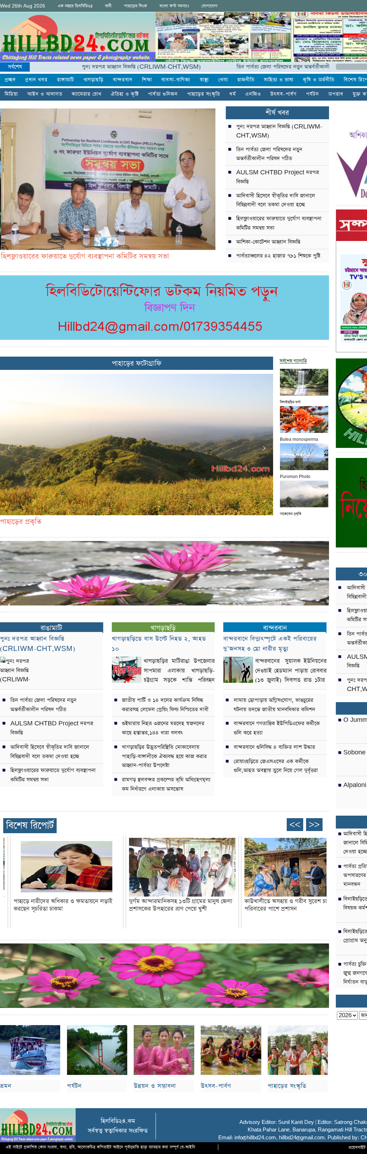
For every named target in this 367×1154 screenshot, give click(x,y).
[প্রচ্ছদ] (78, 38)
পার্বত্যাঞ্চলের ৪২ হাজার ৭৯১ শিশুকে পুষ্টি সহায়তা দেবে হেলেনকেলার (278, 260)
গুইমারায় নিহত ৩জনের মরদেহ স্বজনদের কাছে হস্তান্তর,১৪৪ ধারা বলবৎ (163, 728)
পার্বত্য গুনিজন (163, 94)
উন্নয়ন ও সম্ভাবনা (155, 1086)
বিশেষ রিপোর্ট (30, 825)
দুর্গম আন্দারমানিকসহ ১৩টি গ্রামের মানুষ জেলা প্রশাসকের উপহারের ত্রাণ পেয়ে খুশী (180, 905)
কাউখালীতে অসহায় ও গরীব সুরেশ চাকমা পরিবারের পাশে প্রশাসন (290, 905)
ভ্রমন (5, 1086)
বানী (108, 6)
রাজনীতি (245, 80)
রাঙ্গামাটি (65, 80)
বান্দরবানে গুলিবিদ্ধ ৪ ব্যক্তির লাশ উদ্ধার (274, 747)
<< (295, 824)
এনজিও (253, 94)
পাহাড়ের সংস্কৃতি (287, 1086)
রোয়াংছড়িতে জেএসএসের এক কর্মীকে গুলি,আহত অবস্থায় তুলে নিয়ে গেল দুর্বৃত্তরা (276, 766)
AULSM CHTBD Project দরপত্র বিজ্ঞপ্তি (277, 177)
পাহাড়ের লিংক (135, 6)
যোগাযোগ (209, 6)
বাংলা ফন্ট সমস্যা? (174, 6)
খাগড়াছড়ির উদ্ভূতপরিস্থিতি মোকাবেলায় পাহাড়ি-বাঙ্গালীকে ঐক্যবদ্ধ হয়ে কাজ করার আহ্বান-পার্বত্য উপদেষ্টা (164, 756)
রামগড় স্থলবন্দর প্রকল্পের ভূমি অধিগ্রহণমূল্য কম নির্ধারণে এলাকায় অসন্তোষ (166, 784)
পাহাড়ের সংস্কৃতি (203, 94)
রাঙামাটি (51, 628)
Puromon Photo (295, 476)
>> (314, 824)
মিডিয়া (11, 94)
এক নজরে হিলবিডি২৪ (75, 6)
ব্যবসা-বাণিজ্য (175, 80)
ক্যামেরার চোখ (86, 94)
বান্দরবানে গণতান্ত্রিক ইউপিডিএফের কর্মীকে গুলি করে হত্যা (277, 728)
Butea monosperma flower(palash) (299, 438)
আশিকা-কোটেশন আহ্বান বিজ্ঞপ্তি (268, 242)
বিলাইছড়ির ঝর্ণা (290, 401)
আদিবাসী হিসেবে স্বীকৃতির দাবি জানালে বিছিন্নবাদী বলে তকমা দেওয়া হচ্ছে (275, 200)
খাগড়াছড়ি (94, 80)
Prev (9, 189)
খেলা (223, 80)
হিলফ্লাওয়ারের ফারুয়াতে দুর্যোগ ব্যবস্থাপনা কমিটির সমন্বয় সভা (278, 223)
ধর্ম (232, 94)
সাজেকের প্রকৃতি (290, 513)
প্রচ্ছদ (10, 80)
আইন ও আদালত (44, 94)
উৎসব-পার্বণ (283, 94)
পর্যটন (312, 94)
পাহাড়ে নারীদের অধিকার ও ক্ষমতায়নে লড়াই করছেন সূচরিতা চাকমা (63, 905)
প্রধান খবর (36, 80)
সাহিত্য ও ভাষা (279, 80)
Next (206, 189)
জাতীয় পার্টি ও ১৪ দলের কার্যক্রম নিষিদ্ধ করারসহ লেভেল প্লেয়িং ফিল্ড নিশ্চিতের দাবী (165, 704)
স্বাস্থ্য (204, 80)
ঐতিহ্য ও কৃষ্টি (125, 94)
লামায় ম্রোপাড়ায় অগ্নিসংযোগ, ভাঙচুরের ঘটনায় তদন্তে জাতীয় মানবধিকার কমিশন (274, 704)
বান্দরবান (123, 80)
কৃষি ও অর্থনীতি (318, 80)
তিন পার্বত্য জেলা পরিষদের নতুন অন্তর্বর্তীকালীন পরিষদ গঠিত (263, 67)
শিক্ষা (147, 80)
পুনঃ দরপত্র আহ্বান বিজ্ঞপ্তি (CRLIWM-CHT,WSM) (106, 67)
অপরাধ (335, 94)
